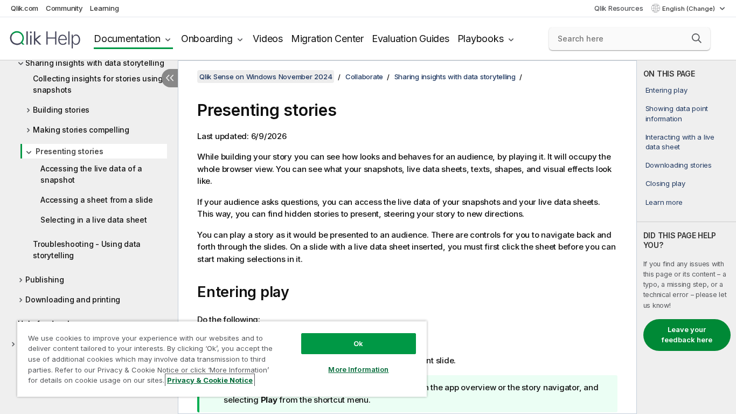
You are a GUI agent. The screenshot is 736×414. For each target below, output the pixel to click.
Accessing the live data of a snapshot (91, 174)
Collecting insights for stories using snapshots (98, 84)
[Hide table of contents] (170, 78)
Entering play (666, 90)
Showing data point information (677, 113)
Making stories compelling (81, 129)
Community (64, 8)
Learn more (664, 202)
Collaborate (364, 76)
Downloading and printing (72, 299)
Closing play (665, 183)
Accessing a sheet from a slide (96, 199)
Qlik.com (24, 8)
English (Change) (689, 8)
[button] (697, 38)
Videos (268, 38)
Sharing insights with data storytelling (94, 62)
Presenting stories (69, 151)
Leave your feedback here (687, 334)
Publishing (44, 279)
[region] (222, 359)
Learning (104, 8)
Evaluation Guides (410, 38)
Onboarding (207, 38)
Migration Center (327, 38)
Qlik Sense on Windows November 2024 (265, 76)
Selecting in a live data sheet (93, 219)
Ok (358, 343)
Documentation (127, 38)
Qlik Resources (618, 8)
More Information (358, 369)
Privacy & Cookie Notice (210, 380)
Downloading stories (678, 165)
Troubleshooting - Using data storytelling (87, 249)
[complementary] (686, 237)
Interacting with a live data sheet (679, 142)
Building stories (61, 109)
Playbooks (480, 38)
